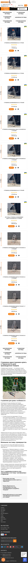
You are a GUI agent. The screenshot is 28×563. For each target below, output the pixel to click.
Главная (2, 507)
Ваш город (20, 5)
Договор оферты (4, 513)
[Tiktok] (19, 547)
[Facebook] (2, 547)
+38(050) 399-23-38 (6, 556)
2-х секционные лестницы (21, 13)
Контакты (3, 509)
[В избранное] (18, 51)
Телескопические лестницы (7, 21)
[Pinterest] (13, 547)
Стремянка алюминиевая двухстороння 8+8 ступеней (14, 336)
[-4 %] (14, 151)
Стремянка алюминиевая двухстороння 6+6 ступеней (14, 277)
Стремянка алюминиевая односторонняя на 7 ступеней (14, 159)
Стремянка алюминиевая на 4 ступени (14, 73)
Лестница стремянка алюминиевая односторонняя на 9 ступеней (14, 218)
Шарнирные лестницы (21, 17)
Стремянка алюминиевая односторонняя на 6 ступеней (14, 130)
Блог (2, 520)
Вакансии (3, 517)
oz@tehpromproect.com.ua (8, 557)
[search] (15, 6)
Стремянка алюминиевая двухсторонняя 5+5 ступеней (14, 248)
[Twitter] (5, 547)
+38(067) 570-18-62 (6, 554)
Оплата (2, 511)
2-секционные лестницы (20, 349)
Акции (2, 516)
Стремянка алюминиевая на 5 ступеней (14, 102)
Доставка (3, 510)
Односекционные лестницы (7, 13)
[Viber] (16, 547)
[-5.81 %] (14, 209)
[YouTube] (8, 547)
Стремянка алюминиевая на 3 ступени (14, 42)
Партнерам (3, 521)
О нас (2, 514)
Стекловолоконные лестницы (21, 21)
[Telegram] (22, 547)
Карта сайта (3, 519)
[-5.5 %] (14, 121)
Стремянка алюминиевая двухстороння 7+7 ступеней (14, 307)
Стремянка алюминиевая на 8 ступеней (14, 190)
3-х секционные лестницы (7, 17)
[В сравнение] (16, 51)
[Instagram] (10, 547)
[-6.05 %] (14, 33)
